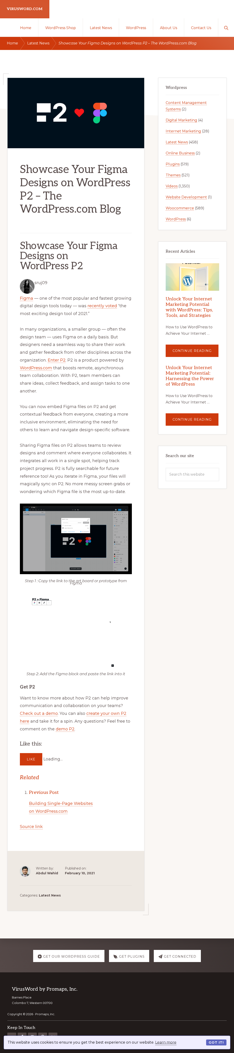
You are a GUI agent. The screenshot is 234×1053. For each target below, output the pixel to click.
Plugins (173, 164)
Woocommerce (180, 208)
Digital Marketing (181, 120)
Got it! (216, 1042)
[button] (226, 27)
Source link (31, 826)
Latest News (50, 895)
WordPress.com (36, 367)
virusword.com (25, 9)
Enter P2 (57, 360)
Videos (172, 186)
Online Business (180, 153)
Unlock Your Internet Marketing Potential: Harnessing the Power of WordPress (190, 376)
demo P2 (65, 729)
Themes (173, 175)
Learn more (165, 1042)
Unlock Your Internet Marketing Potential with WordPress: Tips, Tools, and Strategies (189, 307)
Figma (26, 298)
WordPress (176, 219)
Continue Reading (195, 352)
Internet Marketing (183, 131)
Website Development (186, 197)
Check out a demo (39, 713)
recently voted (102, 305)
